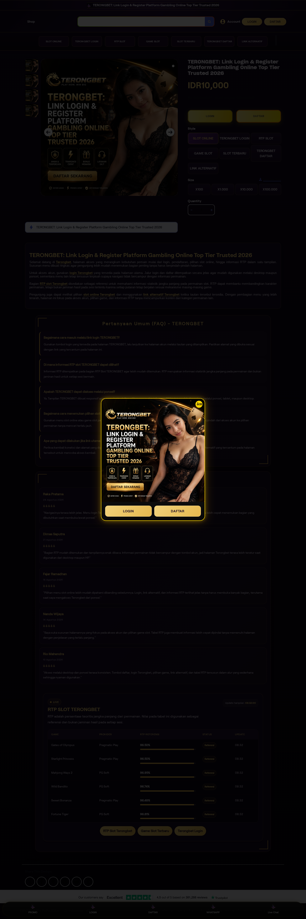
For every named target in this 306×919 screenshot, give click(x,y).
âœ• (200, 404)
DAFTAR (177, 511)
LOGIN (128, 511)
